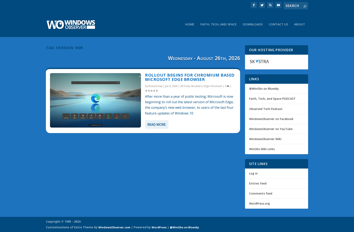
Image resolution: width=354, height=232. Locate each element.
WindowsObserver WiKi (265, 139)
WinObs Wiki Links (262, 149)
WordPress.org (259, 203)
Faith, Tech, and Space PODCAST (272, 99)
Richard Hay (155, 86)
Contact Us (278, 24)
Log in (253, 173)
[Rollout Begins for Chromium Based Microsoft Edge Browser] (95, 100)
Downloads (253, 24)
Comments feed (260, 193)
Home (189, 24)
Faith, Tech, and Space (218, 24)
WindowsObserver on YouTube (271, 129)
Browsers (196, 86)
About (299, 24)
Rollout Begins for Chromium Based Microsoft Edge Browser (190, 77)
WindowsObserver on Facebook (271, 119)
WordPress (159, 227)
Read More (157, 124)
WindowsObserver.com (114, 227)
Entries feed (258, 183)
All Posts (185, 86)
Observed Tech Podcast (266, 109)
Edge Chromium (213, 86)
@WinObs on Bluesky (264, 89)
